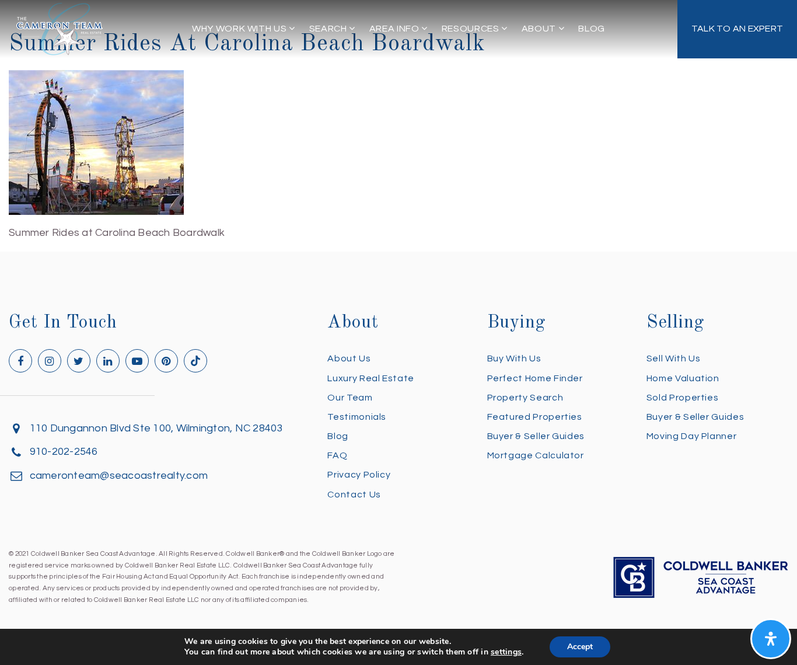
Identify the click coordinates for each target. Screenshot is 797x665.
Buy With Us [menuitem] (514, 358)
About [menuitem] (540, 28)
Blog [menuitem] (591, 28)
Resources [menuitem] (471, 28)
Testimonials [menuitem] (356, 417)
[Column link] (737, 29)
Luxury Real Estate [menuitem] (370, 378)
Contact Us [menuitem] (353, 494)
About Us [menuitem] (348, 358)
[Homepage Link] (59, 28)
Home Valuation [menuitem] (682, 378)
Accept (580, 646)
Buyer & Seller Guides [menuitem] (536, 436)
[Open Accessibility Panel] (770, 638)
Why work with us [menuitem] (240, 28)
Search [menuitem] (329, 28)
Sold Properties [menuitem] (682, 397)
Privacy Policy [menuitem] (358, 474)
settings (506, 652)
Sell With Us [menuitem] (673, 358)
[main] (398, 121)
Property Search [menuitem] (525, 397)
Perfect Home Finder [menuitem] (535, 378)
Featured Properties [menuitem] (534, 417)
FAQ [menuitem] (337, 455)
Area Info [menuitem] (395, 28)
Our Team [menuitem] (349, 397)
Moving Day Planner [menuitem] (691, 436)
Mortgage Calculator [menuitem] (535, 455)
